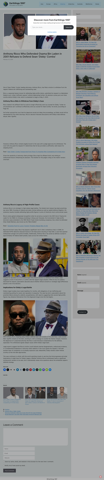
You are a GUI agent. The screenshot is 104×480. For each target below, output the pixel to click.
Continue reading (52, 32)
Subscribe (69, 27)
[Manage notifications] (100, 477)
